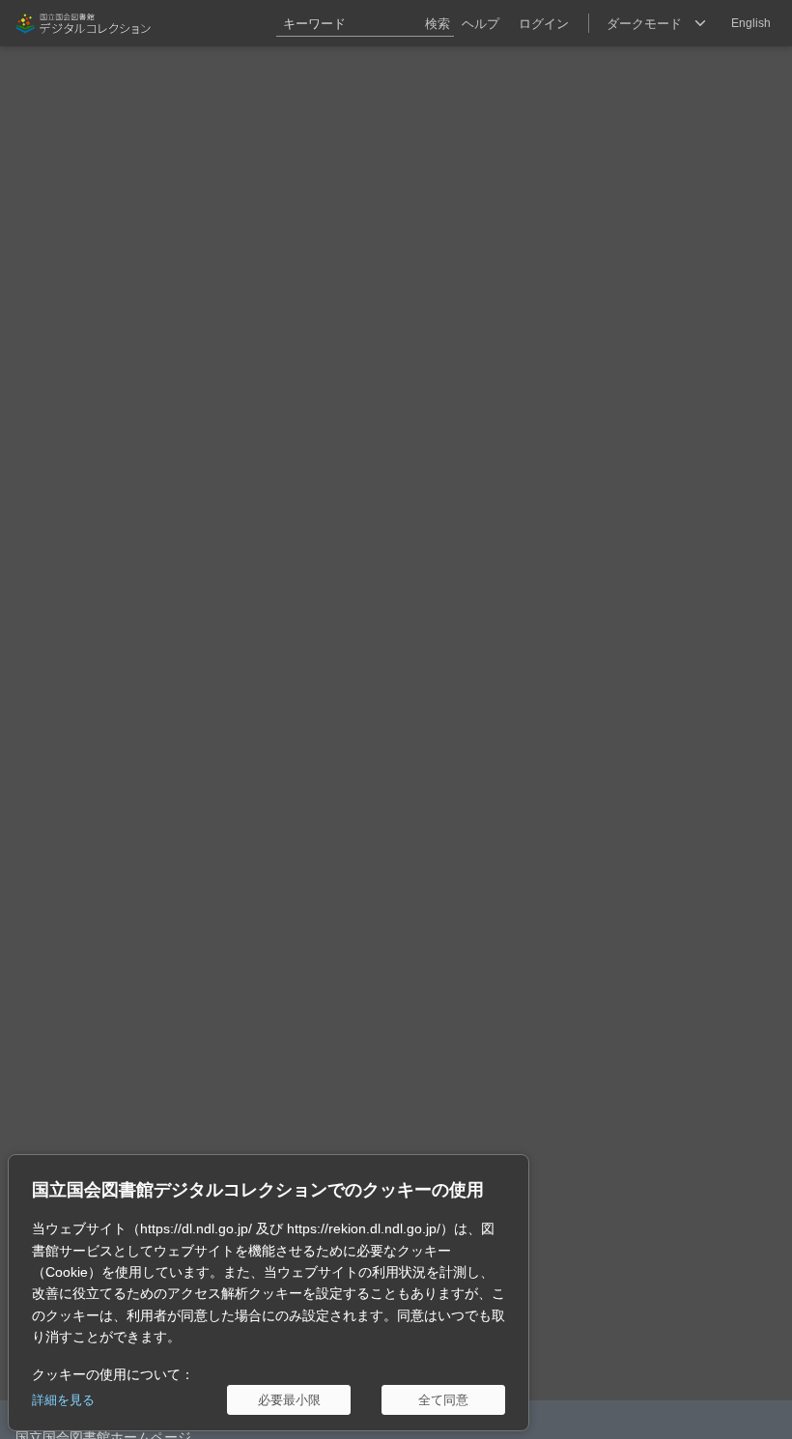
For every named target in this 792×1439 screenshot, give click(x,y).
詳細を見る (63, 1400)
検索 (437, 23)
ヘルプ (480, 23)
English (751, 23)
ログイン (544, 23)
